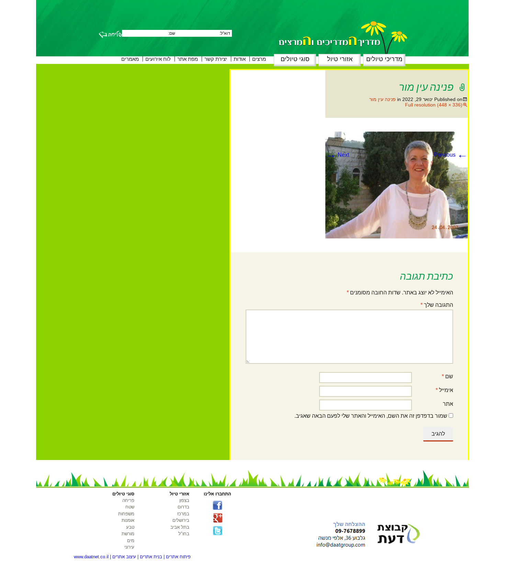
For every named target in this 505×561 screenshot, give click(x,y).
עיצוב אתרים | (123, 556)
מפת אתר (187, 58)
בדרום (183, 506)
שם (447, 376)
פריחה (128, 500)
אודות (240, 58)
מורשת (128, 533)
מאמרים (130, 58)
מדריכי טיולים (384, 59)
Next (337, 155)
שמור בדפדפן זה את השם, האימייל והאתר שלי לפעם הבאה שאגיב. (370, 416)
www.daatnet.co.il (91, 556)
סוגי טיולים (295, 59)
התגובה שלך (436, 305)
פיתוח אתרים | (177, 556)
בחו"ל (183, 533)
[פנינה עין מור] (396, 185)
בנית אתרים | (149, 556)
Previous (451, 155)
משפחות (126, 513)
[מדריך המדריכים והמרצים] (329, 28)
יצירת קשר (215, 58)
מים (130, 540)
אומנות (128, 520)
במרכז (183, 513)
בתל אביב (179, 527)
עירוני (129, 547)
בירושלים (180, 520)
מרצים (259, 58)
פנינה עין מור (382, 99)
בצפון (184, 500)
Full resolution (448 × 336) (433, 105)
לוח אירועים (158, 58)
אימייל (444, 390)
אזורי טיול (339, 59)
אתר (448, 404)
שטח (129, 506)
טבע (130, 527)
